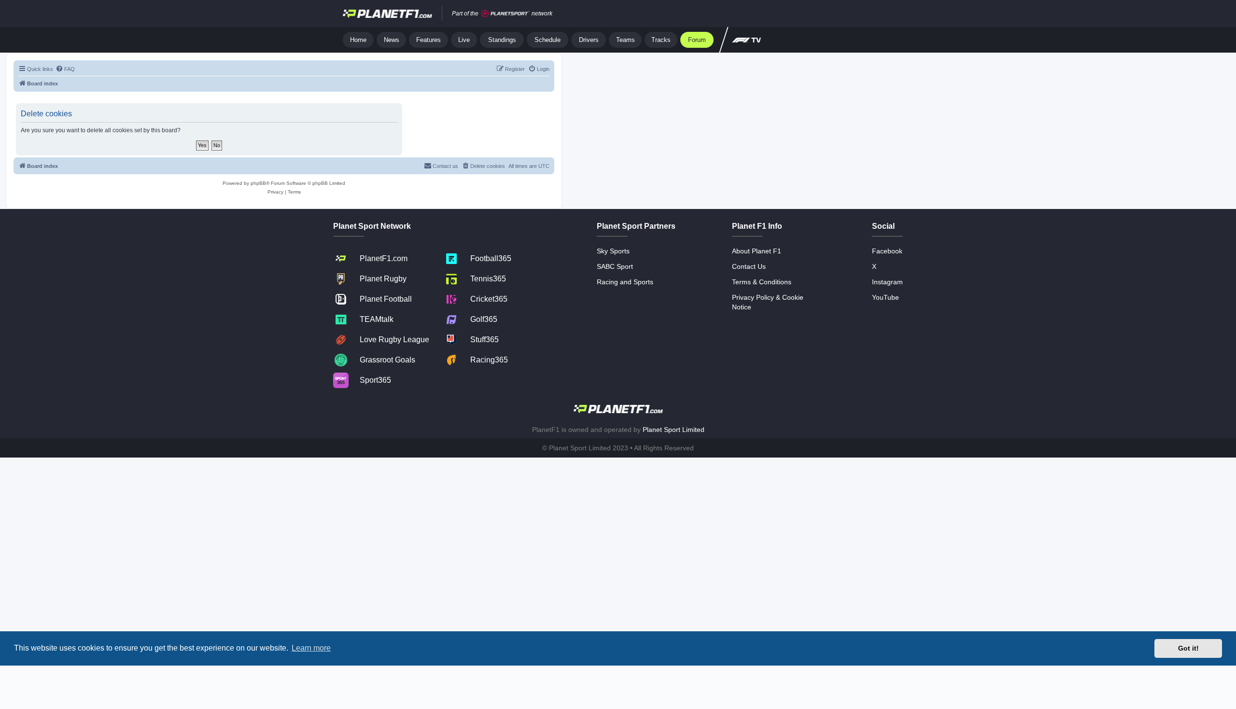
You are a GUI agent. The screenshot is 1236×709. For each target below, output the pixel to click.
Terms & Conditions (761, 282)
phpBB (258, 183)
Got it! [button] (1188, 648)
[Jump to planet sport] (505, 13)
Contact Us (749, 266)
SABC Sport (615, 266)
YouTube (885, 297)
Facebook (887, 251)
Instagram (887, 282)
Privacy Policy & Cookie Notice (767, 302)
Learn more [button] (311, 648)
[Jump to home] (387, 13)
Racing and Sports (625, 282)
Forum (697, 39)
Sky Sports (613, 251)
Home (358, 39)
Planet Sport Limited (673, 429)
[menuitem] (65, 69)
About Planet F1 (756, 251)
